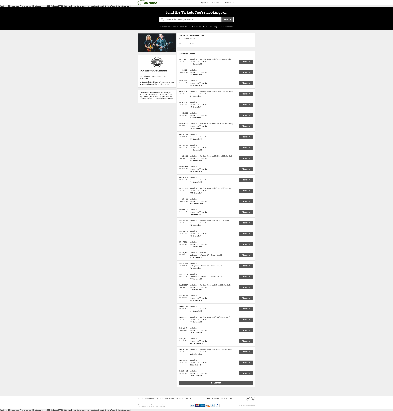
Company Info (149, 398)
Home (140, 398)
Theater (228, 2)
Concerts (215, 2)
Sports (203, 2)
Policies (160, 398)
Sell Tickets (169, 398)
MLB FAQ (188, 398)
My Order (179, 398)
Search (227, 19)
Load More (216, 383)
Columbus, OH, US (187, 38)
